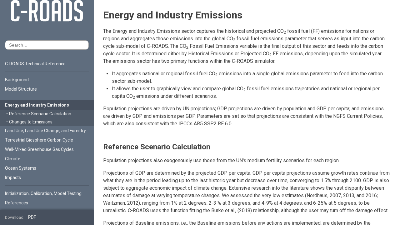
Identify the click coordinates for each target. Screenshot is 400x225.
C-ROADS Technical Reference (35, 63)
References (16, 202)
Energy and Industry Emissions (37, 105)
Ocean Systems (20, 168)
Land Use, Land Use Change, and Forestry (45, 130)
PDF (32, 217)
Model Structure (21, 89)
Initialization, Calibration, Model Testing (43, 193)
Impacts (13, 177)
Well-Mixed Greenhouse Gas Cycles (39, 149)
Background (17, 79)
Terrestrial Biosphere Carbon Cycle (39, 140)
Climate (12, 158)
